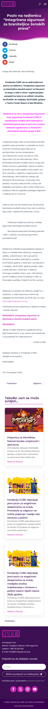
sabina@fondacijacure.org (14, 301)
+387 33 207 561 (17, 649)
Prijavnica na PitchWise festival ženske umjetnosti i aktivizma (23, 441)
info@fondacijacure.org (19, 652)
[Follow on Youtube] (35, 689)
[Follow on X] (20, 689)
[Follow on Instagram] (28, 689)
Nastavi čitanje (15, 461)
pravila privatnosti (35, 681)
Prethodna (10, 621)
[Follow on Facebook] (13, 689)
